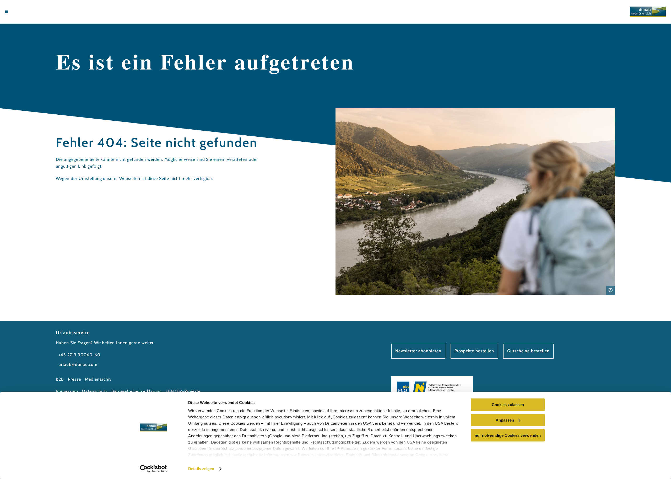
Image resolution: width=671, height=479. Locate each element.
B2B (60, 379)
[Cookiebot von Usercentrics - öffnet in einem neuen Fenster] (153, 469)
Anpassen (505, 420)
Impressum (67, 391)
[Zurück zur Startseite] (648, 12)
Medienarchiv (98, 379)
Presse (74, 379)
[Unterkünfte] (21, 11)
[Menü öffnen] (6, 11)
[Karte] (29, 11)
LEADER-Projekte (183, 391)
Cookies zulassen (508, 404)
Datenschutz (94, 391)
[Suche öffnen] (44, 11)
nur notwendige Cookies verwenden (508, 435)
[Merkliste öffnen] (36, 11)
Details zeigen (201, 468)
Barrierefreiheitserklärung (136, 391)
